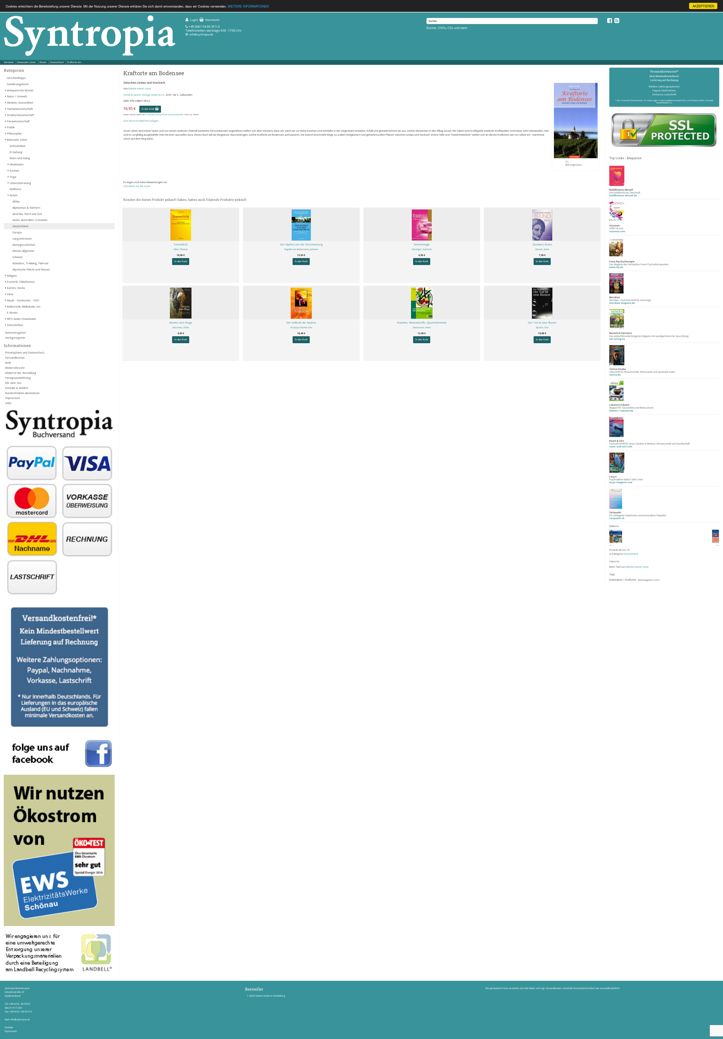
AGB (8, 362)
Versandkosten (15, 357)
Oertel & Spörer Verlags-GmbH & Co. (144, 94)
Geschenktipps (16, 78)
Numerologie (422, 244)
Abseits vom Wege (180, 322)
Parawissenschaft (18, 121)
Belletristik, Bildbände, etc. (24, 306)
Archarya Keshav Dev (301, 327)
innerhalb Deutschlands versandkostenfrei (164, 114)
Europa (17, 232)
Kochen (14, 170)
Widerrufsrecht (15, 368)
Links (8, 403)
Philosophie (14, 133)
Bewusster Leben (27, 62)
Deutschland (57, 62)
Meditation (17, 164)
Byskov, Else (542, 327)
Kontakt (9, 1027)
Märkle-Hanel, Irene (139, 88)
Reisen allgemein (23, 251)
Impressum (12, 398)
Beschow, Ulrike (180, 327)
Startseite (9, 62)
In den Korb (148, 109)
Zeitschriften (15, 325)
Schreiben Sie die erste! (136, 186)
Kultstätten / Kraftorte (622, 579)
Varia (10, 294)
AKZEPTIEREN (703, 6)
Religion (12, 275)
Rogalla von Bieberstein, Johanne (301, 249)
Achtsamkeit (17, 146)
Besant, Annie (542, 249)
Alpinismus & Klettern (26, 207)
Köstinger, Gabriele (422, 249)
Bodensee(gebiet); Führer (649, 580)
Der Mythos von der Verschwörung (301, 244)
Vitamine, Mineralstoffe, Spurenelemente (422, 322)
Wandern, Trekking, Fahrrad (30, 263)
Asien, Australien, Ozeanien (29, 220)
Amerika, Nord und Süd (27, 214)
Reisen (43, 62)
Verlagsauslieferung (18, 378)
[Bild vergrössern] (576, 157)
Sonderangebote (18, 84)
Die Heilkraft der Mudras (301, 322)
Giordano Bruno (542, 244)
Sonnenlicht (181, 244)
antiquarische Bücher (20, 90)
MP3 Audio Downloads (21, 319)
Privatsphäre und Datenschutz (24, 352)
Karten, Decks (16, 288)
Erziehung (16, 152)
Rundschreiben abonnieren (22, 393)
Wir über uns (13, 383)
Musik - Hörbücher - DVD (23, 300)
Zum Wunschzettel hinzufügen (140, 120)
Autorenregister (15, 332)
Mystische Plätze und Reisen (31, 269)
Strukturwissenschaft (20, 115)
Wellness (15, 189)
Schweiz (17, 257)
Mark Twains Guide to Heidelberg (267, 995)
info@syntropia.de (201, 34)
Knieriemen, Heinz (422, 327)
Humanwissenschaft (20, 109)
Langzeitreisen (22, 238)
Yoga (13, 177)
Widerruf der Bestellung (20, 373)
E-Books (12, 312)
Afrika (16, 201)
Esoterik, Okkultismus (21, 281)
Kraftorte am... (75, 62)
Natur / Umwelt (17, 96)
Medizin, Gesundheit (20, 102)
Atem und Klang (20, 158)
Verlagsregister (15, 337)
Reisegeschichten (23, 245)
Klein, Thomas (181, 249)
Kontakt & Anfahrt (16, 388)
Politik (10, 127)
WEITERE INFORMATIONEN (248, 6)
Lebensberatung (20, 183)
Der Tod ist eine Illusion (542, 322)
